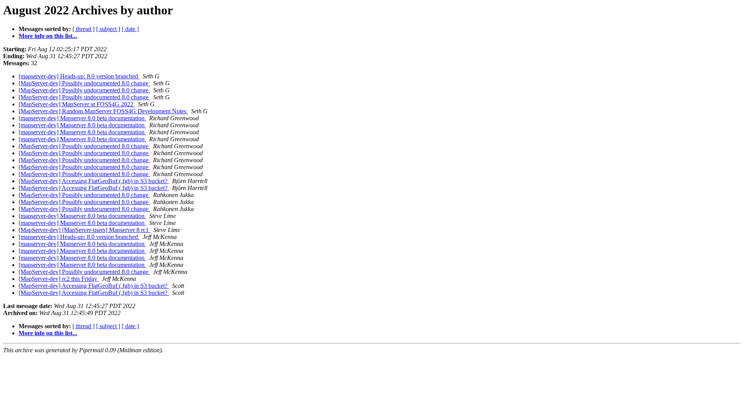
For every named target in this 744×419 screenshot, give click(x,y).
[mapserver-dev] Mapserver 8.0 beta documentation (82, 118)
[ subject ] (108, 29)
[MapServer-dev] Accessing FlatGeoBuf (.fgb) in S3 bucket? (94, 181)
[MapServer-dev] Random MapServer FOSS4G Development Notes (103, 111)
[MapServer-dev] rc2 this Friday (59, 278)
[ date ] (130, 29)
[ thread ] (83, 29)
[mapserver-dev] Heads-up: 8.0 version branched (79, 76)
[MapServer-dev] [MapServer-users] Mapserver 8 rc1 (84, 230)
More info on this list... (48, 36)
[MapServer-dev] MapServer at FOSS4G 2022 (77, 104)
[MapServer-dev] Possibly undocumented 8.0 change (84, 83)
